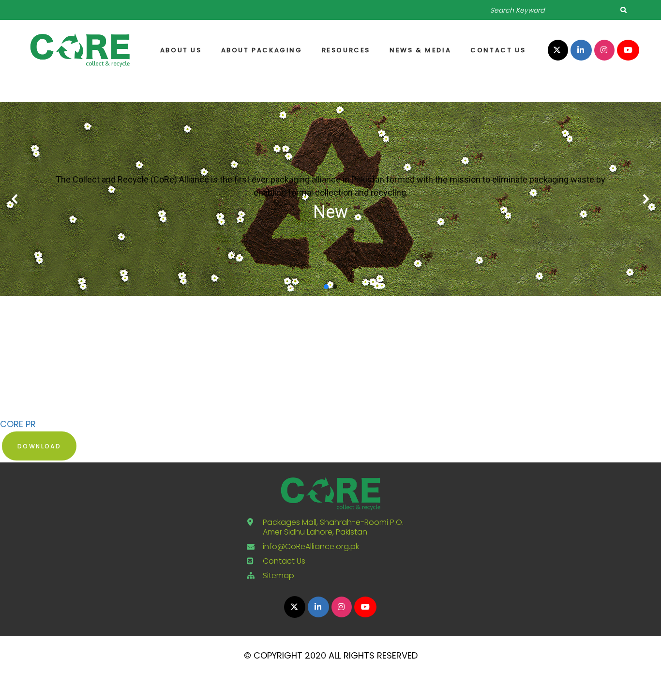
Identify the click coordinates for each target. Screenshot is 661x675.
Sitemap (278, 575)
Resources (346, 50)
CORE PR (18, 424)
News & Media (420, 50)
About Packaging (261, 50)
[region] (330, 199)
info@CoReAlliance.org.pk (311, 546)
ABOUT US (181, 50)
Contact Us (498, 50)
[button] (15, 199)
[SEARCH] (623, 9)
